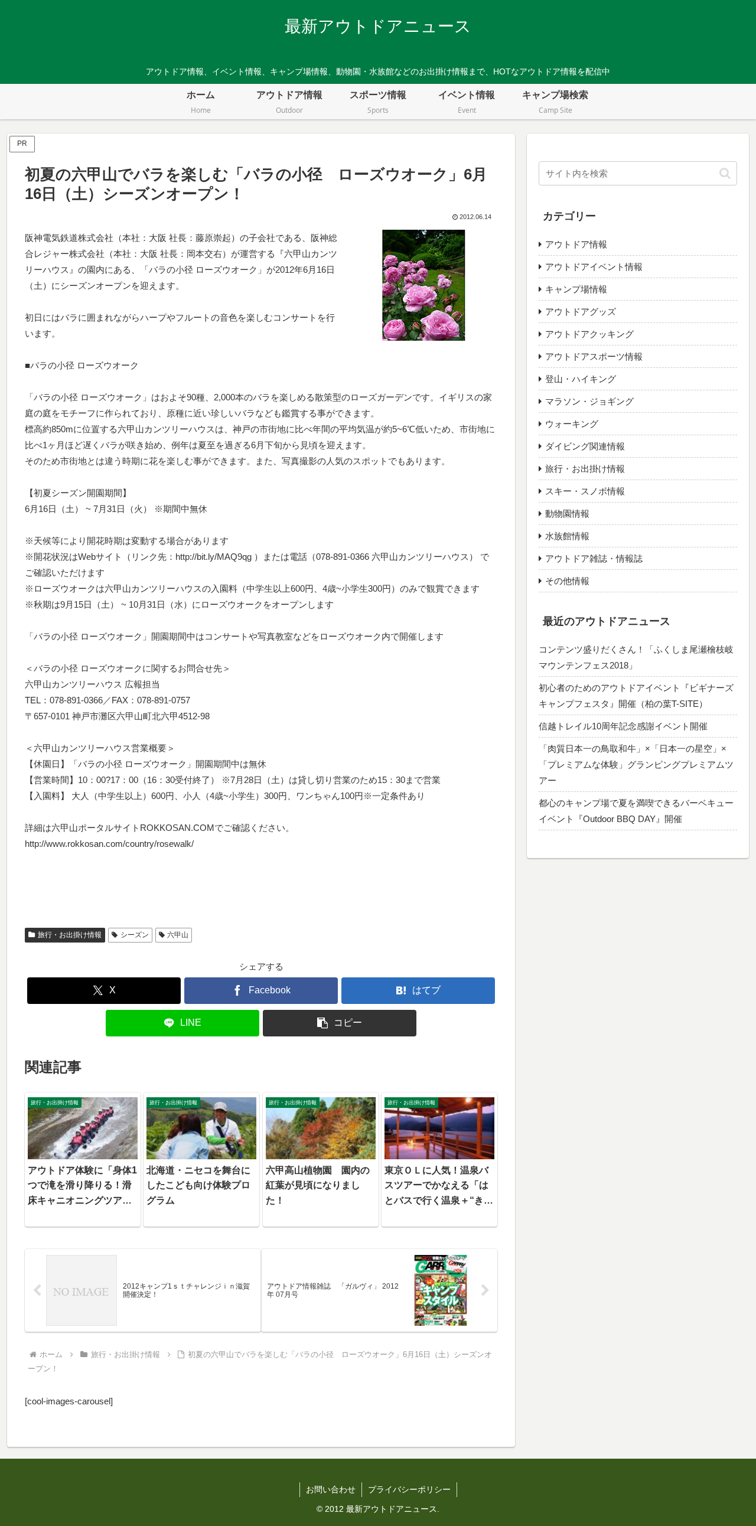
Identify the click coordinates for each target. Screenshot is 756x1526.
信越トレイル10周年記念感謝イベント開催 (623, 726)
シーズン (134, 935)
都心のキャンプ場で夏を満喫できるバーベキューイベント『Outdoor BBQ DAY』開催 (636, 811)
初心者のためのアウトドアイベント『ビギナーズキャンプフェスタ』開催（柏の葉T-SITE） (636, 696)
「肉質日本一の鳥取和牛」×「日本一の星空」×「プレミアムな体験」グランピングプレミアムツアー (636, 764)
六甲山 (177, 935)
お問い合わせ (331, 1489)
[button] (339, 1023)
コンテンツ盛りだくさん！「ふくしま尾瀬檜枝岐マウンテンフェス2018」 (636, 657)
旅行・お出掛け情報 (70, 935)
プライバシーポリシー (409, 1489)
